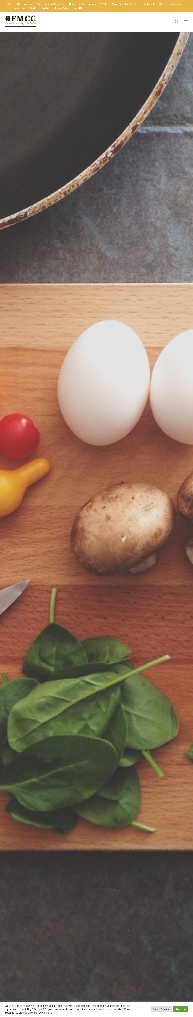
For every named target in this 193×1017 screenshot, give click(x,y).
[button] (186, 22)
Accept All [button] (181, 1009)
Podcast (96, 565)
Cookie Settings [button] (161, 1009)
